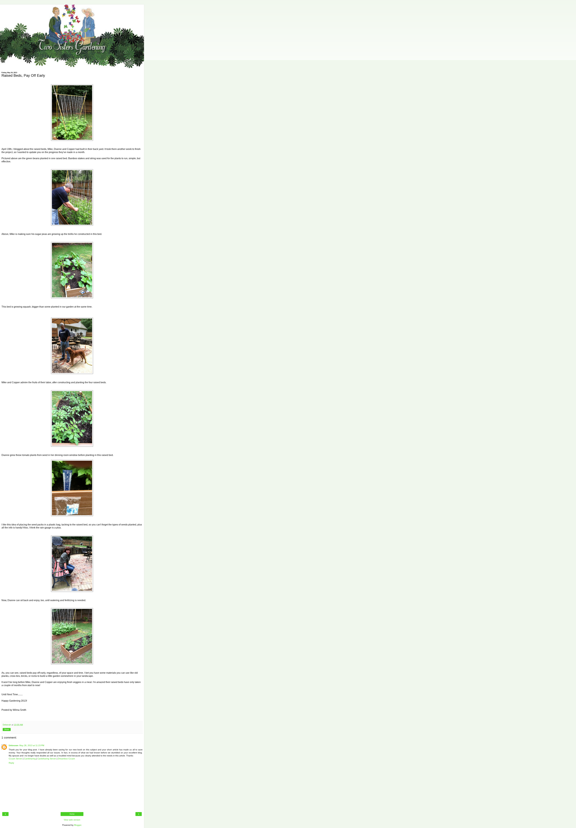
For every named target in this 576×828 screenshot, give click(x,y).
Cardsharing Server (47, 758)
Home (72, 814)
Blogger (77, 825)
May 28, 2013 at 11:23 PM (31, 745)
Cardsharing (30, 758)
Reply (11, 763)
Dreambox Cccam (66, 758)
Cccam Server (15, 758)
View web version (72, 820)
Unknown (13, 745)
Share (6, 729)
